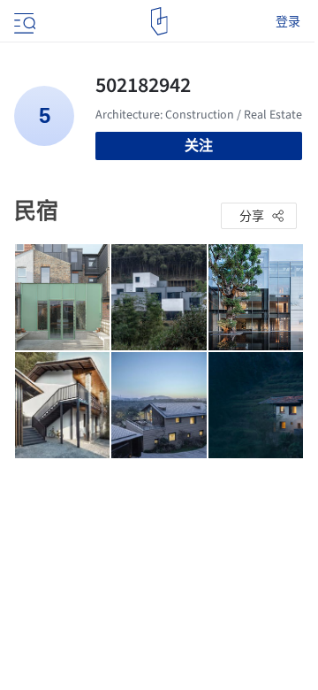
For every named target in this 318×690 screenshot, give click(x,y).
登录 (288, 21)
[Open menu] (23, 21)
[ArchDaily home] (159, 21)
